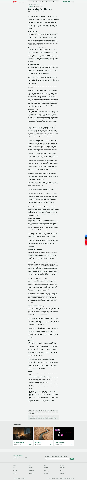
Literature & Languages (63, 471)
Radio (51, 410)
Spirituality (46, 473)
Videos (14, 471)
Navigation (44, 410)
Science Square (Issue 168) (60, 442)
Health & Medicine (31, 473)
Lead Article (46, 467)
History (61, 470)
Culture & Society (63, 467)
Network (48, 410)
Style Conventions (71, 478)
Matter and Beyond (31, 470)
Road (54, 410)
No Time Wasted (38, 442)
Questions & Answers (47, 471)
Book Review (62, 473)
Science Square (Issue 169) (19, 442)
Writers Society (66, 478)
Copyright (61, 478)
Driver (33, 410)
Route (57, 410)
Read (30, 444)
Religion (45, 468)
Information (40, 410)
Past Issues (49, 1)
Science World (31, 468)
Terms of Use (48, 478)
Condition (30, 410)
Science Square (31, 467)
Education (61, 468)
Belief (41, 1)
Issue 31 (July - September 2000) (38, 6)
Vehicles (33, 413)
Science (37, 1)
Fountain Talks (15, 470)
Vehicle (30, 413)
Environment (30, 471)
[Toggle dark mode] (73, 1)
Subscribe (54, 1)
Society (45, 1)
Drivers (37, 410)
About (14, 467)
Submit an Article (66, 1)
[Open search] (71, 1)
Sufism (45, 470)
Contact (57, 478)
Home (34, 1)
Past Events (14, 468)
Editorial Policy (53, 478)
